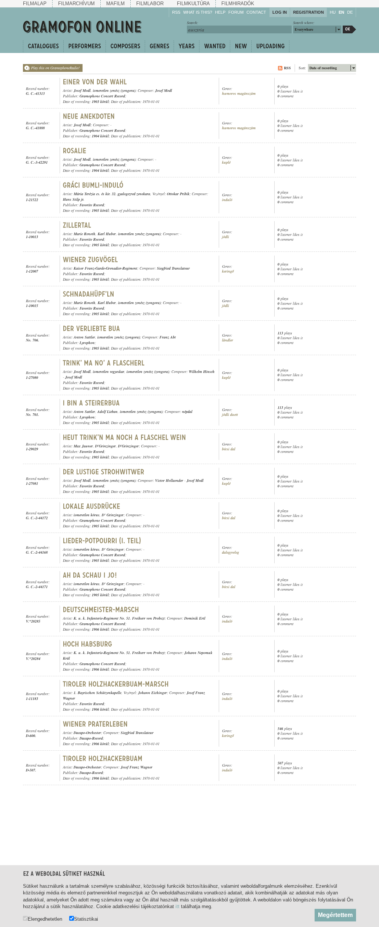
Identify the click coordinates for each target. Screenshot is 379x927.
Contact (256, 12)
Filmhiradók (237, 3)
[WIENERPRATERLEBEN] (96, 724)
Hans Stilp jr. (73, 199)
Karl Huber (107, 233)
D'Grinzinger (105, 446)
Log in (279, 12)
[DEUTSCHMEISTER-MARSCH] (102, 610)
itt (177, 906)
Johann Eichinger (152, 692)
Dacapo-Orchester (87, 732)
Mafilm (115, 3)
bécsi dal (228, 449)
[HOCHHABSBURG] (88, 644)
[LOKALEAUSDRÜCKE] (91, 506)
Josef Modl (82, 90)
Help (220, 12)
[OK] (349, 29)
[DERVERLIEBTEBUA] (91, 328)
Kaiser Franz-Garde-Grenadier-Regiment (105, 268)
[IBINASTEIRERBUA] (91, 403)
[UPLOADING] (270, 46)
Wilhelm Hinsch (202, 371)
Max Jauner (83, 446)
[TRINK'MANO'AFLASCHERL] (104, 363)
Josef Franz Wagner (136, 767)
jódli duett (230, 414)
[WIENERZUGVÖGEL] (90, 260)
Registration (308, 12)
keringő (228, 271)
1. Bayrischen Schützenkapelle (97, 692)
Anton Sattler (84, 337)
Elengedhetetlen (45, 918)
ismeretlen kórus (87, 514)
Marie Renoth (84, 233)
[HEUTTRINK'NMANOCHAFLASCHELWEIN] (124, 437)
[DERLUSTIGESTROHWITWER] (103, 472)
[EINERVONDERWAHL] (95, 82)
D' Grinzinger (113, 514)
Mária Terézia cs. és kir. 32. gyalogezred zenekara (112, 193)
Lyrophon (87, 342)
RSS (176, 12)
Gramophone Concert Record (102, 96)
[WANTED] (214, 46)
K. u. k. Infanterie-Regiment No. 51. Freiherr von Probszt (119, 618)
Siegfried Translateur (173, 268)
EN (341, 12)
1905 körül (100, 210)
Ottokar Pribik (178, 193)
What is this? (197, 12)
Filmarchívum (76, 3)
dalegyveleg (230, 552)
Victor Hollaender (169, 480)
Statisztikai (86, 918)
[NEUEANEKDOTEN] (89, 116)
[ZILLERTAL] (77, 225)
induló (227, 199)
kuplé (226, 162)
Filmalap (35, 3)
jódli (225, 236)
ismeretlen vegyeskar (108, 371)
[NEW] (240, 46)
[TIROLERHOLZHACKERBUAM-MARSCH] (117, 684)
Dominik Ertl (194, 618)
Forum (236, 12)
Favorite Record (92, 204)
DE (350, 12)
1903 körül (100, 101)
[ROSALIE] (75, 151)
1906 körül (100, 629)
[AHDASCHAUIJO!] (90, 575)
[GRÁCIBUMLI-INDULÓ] (93, 185)
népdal (187, 411)
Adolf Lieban (107, 411)
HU (333, 12)
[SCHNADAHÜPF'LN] (88, 294)
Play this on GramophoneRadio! (55, 67)
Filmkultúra (193, 3)
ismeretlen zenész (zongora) (114, 90)
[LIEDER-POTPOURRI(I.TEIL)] (102, 541)
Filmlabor (150, 3)
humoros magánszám (239, 93)
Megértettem (335, 915)
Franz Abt (168, 337)
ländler (227, 340)
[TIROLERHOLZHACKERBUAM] (103, 758)
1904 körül (100, 136)
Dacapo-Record (91, 738)
